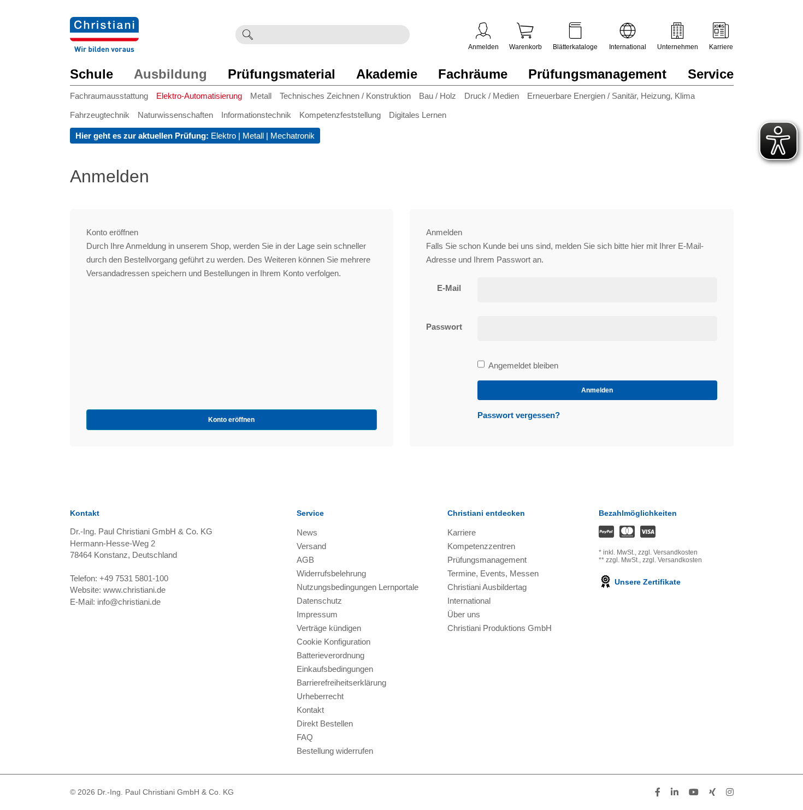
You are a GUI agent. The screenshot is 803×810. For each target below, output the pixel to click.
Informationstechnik (256, 115)
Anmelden (483, 47)
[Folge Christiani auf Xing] (712, 792)
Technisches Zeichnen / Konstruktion (345, 95)
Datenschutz (319, 600)
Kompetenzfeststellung (340, 115)
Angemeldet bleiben (523, 366)
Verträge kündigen (329, 628)
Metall (260, 95)
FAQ (305, 737)
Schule (91, 74)
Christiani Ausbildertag (487, 587)
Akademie (386, 74)
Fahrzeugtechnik (99, 115)
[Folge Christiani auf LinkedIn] (674, 792)
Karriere (721, 47)
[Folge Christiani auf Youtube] (694, 792)
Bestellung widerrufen (335, 750)
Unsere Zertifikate (646, 581)
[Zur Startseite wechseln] (104, 23)
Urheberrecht (320, 696)
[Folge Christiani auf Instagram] (730, 792)
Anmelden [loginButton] (597, 390)
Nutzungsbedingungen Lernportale (357, 587)
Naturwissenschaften (175, 115)
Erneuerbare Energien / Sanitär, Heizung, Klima (611, 95)
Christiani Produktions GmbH (499, 628)
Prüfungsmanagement (597, 74)
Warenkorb (525, 47)
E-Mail (449, 288)
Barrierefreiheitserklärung (341, 682)
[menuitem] (113, 98)
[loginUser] (597, 289)
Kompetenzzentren (481, 546)
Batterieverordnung (330, 655)
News (307, 532)
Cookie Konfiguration (333, 641)
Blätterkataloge (575, 47)
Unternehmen (677, 47)
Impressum (317, 614)
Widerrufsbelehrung (331, 573)
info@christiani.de (129, 601)
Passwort (444, 326)
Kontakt (310, 709)
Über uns (463, 614)
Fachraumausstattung (109, 95)
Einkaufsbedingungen (335, 669)
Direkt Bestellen (325, 723)
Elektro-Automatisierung (199, 95)
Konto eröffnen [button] (231, 420)
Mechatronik (292, 135)
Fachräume (472, 74)
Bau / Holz (437, 95)
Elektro (223, 135)
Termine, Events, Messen (493, 573)
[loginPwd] (597, 328)
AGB (305, 559)
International (627, 47)
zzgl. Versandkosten (668, 552)
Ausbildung (170, 74)
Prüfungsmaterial (281, 74)
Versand (311, 546)
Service (711, 74)
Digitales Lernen (417, 115)
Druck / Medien (491, 95)
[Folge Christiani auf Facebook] (657, 792)
